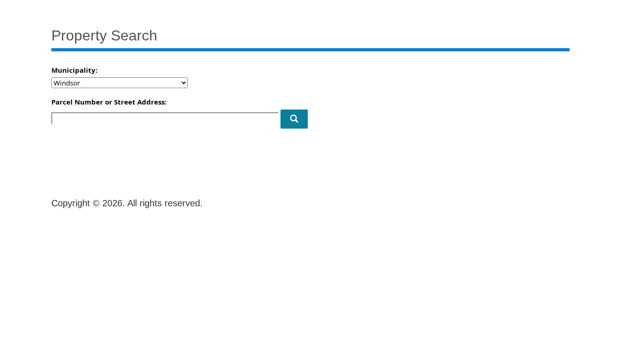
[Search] (294, 119)
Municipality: (74, 70)
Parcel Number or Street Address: (108, 101)
